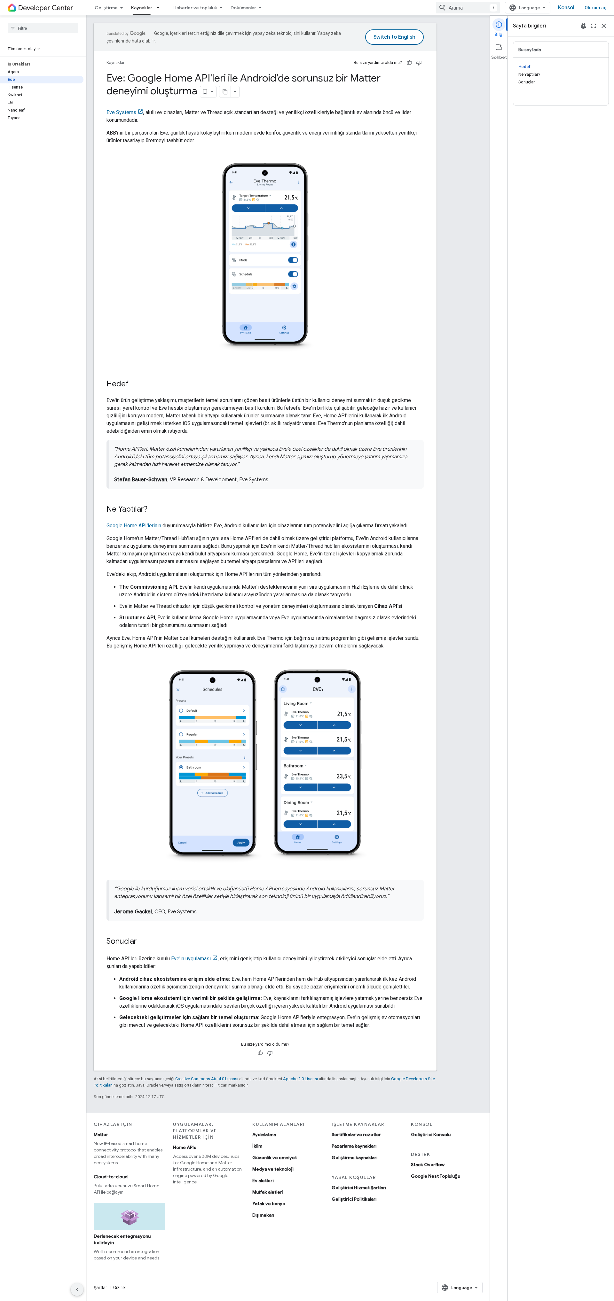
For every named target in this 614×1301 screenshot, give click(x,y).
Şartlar (100, 1287)
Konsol (566, 7)
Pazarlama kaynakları (354, 1146)
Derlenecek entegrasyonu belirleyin (122, 1239)
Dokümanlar (243, 8)
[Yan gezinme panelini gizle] (77, 1289)
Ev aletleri (263, 1180)
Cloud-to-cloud (111, 1177)
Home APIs (184, 1147)
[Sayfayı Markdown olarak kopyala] (225, 91)
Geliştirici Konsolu (431, 1134)
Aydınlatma (264, 1134)
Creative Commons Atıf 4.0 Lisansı (206, 1078)
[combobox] (468, 7)
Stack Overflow (428, 1164)
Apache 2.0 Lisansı (300, 1078)
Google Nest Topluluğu (435, 1176)
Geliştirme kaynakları (354, 1157)
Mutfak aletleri (267, 1192)
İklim (257, 1146)
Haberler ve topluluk (195, 8)
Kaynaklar (141, 8)
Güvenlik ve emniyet (274, 1157)
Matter (101, 1134)
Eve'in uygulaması (191, 959)
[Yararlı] (409, 62)
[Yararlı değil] (419, 62)
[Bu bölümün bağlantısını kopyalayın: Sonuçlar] (143, 942)
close (604, 26)
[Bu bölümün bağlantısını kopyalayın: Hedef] (135, 384)
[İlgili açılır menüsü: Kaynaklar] (160, 7)
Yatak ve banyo (268, 1203)
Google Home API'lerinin (133, 526)
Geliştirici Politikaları (354, 1199)
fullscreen (593, 26)
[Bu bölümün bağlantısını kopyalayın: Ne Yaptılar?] (153, 510)
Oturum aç (595, 7)
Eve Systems (121, 112)
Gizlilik (119, 1287)
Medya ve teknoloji (273, 1169)
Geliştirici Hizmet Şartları (359, 1187)
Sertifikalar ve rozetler (356, 1134)
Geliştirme (106, 8)
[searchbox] (43, 28)
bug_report (583, 26)
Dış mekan (263, 1215)
